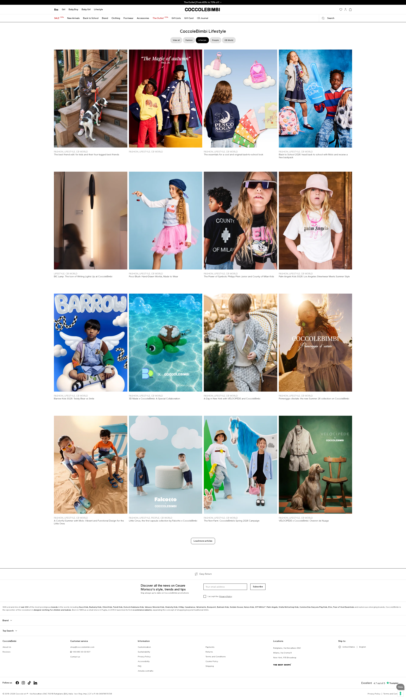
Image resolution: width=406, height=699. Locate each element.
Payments (210, 647)
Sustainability (144, 652)
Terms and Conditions (216, 656)
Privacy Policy (225, 596)
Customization (144, 647)
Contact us (75, 657)
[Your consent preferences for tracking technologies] (400, 693)
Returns (209, 652)
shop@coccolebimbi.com (82, 647)
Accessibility (144, 661)
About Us (7, 647)
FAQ (139, 666)
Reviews (6, 652)
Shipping (210, 666)
